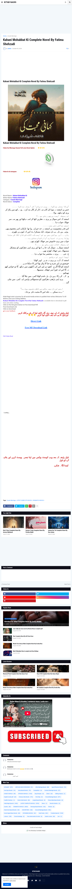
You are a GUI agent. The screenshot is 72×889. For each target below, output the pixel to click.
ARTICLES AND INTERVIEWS (24, 787)
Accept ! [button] (7, 884)
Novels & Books (55, 803)
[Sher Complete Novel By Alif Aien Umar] (7, 638)
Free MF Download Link (36, 327)
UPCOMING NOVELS (29, 813)
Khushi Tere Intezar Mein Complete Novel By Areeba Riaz (27, 643)
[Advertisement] (36, 19)
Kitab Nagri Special (11, 803)
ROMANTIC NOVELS (38, 500)
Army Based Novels (24, 790)
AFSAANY (8, 787)
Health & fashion (9, 800)
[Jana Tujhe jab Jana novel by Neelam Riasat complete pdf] (7, 631)
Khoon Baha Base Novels (55, 800)
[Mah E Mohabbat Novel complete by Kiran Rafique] (7, 653)
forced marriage (19, 816)
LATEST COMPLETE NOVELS (24, 500)
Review (51, 806)
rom (60, 816)
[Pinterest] (30, 506)
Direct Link (36, 321)
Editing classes (60, 793)
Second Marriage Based (43, 810)
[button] (2, 2)
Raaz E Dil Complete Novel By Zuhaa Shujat (48, 674)
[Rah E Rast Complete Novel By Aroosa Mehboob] (13, 523)
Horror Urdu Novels (24, 800)
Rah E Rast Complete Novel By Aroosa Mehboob (11, 531)
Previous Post (6, 584)
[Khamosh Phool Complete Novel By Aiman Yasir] (19, 668)
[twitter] (52, 593)
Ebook (50, 793)
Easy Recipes (39, 793)
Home (4, 36)
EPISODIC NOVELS (25, 793)
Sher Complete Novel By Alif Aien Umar (23, 636)
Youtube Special (57, 813)
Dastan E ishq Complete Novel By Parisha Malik (35, 531)
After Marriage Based (42, 787)
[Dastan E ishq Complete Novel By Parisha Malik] (36, 523)
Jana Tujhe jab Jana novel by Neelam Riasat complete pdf (28, 629)
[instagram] (52, 597)
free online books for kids (34, 816)
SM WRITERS (27, 810)
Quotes (7, 806)
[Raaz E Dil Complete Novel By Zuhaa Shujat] (53, 668)
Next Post (67, 584)
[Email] (33, 506)
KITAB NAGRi (10, 2)
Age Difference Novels (59, 787)
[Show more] (37, 506)
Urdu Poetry (43, 813)
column (7, 816)
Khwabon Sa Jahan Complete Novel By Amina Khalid (22, 622)
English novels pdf (10, 797)
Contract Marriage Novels (52, 790)
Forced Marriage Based (52, 797)
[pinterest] (19, 600)
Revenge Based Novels (38, 806)
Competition (38, 790)
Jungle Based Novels (39, 800)
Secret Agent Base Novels (12, 813)
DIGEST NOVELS (10, 793)
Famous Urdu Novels (26, 797)
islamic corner (50, 816)
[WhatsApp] (26, 506)
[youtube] (19, 597)
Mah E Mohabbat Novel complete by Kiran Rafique (25, 651)
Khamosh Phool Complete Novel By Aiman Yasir (15, 674)
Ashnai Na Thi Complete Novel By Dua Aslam (57, 531)
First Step (39, 797)
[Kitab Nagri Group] (52, 600)
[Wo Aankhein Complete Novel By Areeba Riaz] (53, 682)
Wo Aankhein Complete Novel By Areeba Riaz (48, 687)
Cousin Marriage (12, 36)
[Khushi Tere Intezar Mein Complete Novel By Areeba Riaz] (7, 646)
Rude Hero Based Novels (11, 810)
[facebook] (19, 593)
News (44, 803)
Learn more (12, 880)
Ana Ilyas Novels (9, 790)
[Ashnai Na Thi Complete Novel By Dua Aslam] (58, 523)
